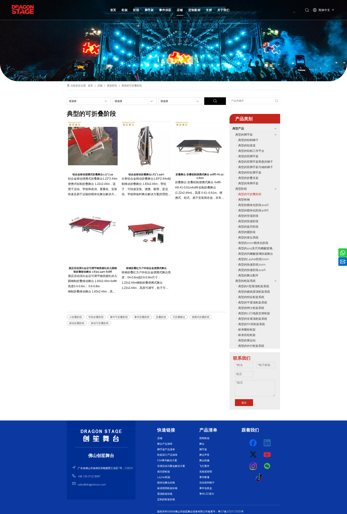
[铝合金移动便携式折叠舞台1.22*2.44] (93, 145)
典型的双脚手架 (248, 156)
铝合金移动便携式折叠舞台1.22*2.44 (92, 174)
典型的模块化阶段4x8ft (253, 210)
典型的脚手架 (244, 134)
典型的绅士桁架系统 (251, 308)
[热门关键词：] (276, 100)
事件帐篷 (204, 477)
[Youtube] (267, 454)
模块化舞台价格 (166, 482)
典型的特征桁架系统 (251, 297)
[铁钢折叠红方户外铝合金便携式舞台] (146, 231)
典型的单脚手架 (248, 183)
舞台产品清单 (164, 443)
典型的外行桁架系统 (251, 346)
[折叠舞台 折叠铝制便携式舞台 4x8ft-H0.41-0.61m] (200, 145)
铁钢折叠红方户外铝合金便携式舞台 (146, 268)
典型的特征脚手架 (249, 172)
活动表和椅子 (207, 482)
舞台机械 (204, 460)
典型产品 (238, 128)
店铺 (180, 10)
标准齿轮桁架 (247, 335)
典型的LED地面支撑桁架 (254, 313)
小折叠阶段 (75, 317)
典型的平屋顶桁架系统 (252, 302)
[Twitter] (253, 454)
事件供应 (165, 10)
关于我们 (223, 10)
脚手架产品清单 (166, 449)
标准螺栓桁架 (247, 329)
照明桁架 (204, 438)
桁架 (125, 10)
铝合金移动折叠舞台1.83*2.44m (146, 174)
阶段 (136, 10)
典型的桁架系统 (245, 281)
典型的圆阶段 (247, 232)
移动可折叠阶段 (100, 323)
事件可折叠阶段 (119, 317)
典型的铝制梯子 (248, 140)
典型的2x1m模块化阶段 (253, 243)
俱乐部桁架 (163, 471)
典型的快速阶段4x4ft (252, 270)
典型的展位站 (247, 340)
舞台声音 (204, 454)
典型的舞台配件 (248, 275)
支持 (209, 10)
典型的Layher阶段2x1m (253, 259)
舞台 (201, 443)
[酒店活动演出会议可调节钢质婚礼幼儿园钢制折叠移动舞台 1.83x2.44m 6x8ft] (93, 225)
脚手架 (149, 10)
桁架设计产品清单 (167, 454)
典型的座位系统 (248, 237)
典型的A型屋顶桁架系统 (253, 286)
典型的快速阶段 (248, 221)
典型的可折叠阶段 (249, 194)
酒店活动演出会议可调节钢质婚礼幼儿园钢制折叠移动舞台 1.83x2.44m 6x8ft (93, 270)
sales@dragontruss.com (92, 484)
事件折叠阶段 (141, 317)
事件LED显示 (206, 493)
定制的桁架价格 (166, 499)
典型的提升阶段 (248, 226)
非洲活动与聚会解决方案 (171, 466)
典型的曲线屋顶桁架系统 (254, 291)
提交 (244, 402)
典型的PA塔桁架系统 (251, 324)
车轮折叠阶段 (96, 317)
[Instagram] (253, 466)
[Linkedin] (267, 443)
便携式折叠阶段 (200, 317)
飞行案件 (204, 466)
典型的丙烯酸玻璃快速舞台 (255, 253)
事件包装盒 (205, 488)
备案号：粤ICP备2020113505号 (226, 511)
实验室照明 (205, 471)
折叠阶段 (161, 317)
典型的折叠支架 (248, 178)
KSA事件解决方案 (167, 460)
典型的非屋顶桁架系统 (252, 318)
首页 (113, 10)
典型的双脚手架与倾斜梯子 (255, 167)
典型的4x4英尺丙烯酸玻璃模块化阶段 (259, 248)
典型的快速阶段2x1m (251, 264)
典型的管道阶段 (248, 216)
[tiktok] (260, 477)
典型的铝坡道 (247, 145)
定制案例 (194, 10)
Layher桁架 (163, 477)
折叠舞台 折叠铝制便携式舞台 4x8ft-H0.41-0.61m (200, 176)
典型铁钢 (244, 199)
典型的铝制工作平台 (251, 151)
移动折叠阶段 (76, 323)
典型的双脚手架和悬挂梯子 (255, 161)
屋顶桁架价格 (164, 493)
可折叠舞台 (179, 317)
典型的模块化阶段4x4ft (253, 205)
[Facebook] (253, 443)
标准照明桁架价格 (167, 488)
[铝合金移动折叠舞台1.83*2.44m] (146, 145)
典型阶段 (241, 188)
